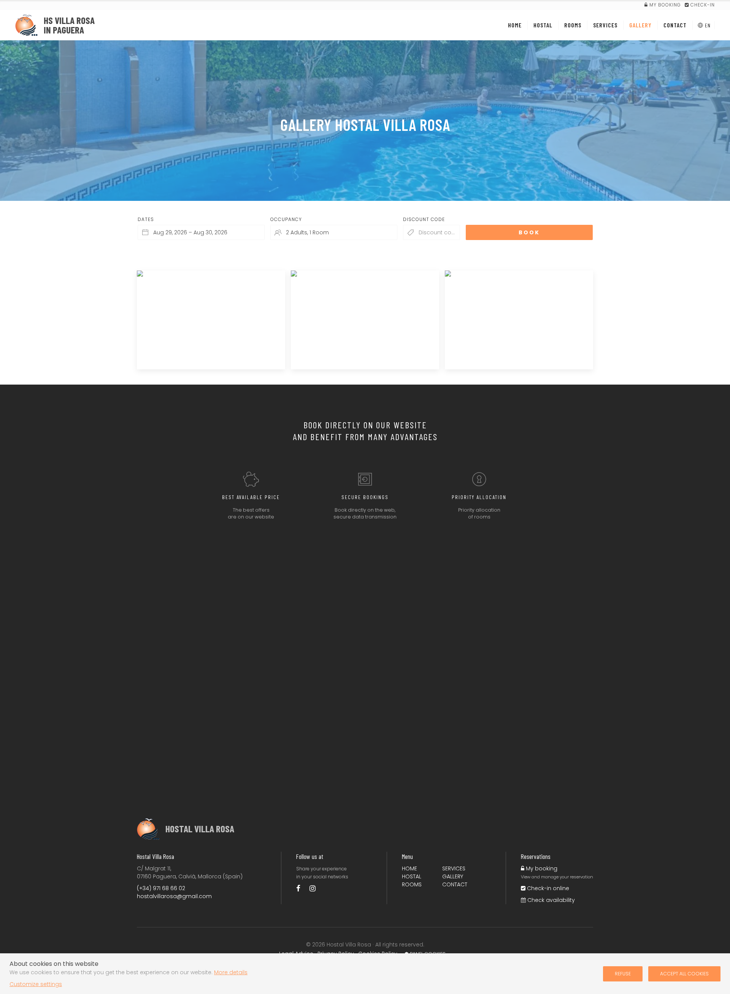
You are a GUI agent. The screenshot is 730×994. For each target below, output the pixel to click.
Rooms (412, 884)
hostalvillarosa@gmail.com (174, 896)
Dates (146, 219)
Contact (454, 884)
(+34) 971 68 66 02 (161, 888)
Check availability (551, 900)
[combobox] (201, 232)
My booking (540, 868)
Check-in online (547, 888)
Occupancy (286, 219)
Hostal (411, 876)
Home (409, 868)
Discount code (424, 219)
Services (453, 868)
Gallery (452, 876)
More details (231, 972)
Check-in (702, 5)
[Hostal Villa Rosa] (302, 888)
